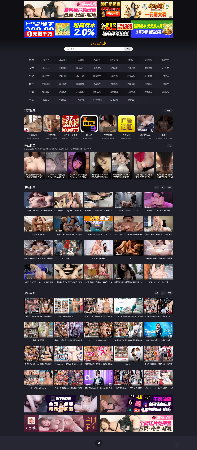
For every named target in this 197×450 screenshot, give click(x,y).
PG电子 (46, 60)
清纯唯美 (131, 84)
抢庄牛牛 (165, 60)
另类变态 (165, 76)
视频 (31, 67)
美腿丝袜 (114, 84)
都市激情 (46, 92)
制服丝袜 (114, 76)
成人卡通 (80, 76)
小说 (31, 91)
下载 (169, 146)
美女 (156, 187)
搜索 (128, 49)
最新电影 (29, 293)
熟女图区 (148, 84)
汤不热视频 (97, 100)
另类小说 (131, 92)
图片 (31, 83)
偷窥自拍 (46, 84)
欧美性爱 (97, 76)
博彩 (31, 59)
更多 (169, 187)
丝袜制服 (131, 68)
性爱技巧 (165, 92)
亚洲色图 (63, 84)
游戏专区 (97, 60)
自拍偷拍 (63, 68)
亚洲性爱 (46, 76)
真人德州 (63, 60)
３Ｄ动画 (97, 68)
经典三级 (131, 76)
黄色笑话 (148, 92)
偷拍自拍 (63, 76)
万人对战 (80, 60)
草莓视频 (80, 100)
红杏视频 (114, 100)
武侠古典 (97, 92)
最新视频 (29, 187)
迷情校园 (114, 92)
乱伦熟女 (148, 76)
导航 (31, 99)
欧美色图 (80, 84)
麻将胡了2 (114, 60)
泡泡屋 (131, 100)
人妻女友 (80, 92)
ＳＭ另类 (165, 68)
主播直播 (148, 68)
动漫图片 (97, 84)
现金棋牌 (148, 60)
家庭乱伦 (63, 92)
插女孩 (46, 100)
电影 (31, 75)
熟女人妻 (114, 68)
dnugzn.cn (98, 43)
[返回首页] (176, 445)
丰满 (156, 293)
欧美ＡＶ (80, 68)
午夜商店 (63, 100)
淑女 (163, 293)
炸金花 (131, 60)
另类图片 (165, 84)
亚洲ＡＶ (46, 68)
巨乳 (163, 187)
